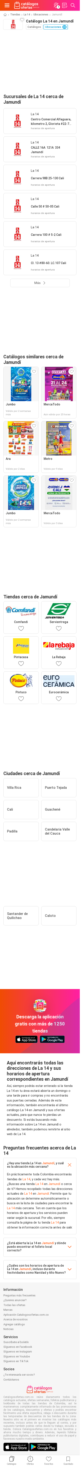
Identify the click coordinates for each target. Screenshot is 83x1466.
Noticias (8, 1329)
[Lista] (64, 5)
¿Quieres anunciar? (15, 1300)
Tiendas (15, 14)
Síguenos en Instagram (17, 1351)
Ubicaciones (40, 14)
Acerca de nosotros (15, 1319)
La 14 (27, 14)
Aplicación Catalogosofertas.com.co (26, 1314)
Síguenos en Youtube (16, 1356)
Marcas (8, 1309)
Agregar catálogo (14, 1324)
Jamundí (48, 1163)
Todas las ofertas (14, 1305)
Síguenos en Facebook (17, 1346)
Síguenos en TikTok (16, 1361)
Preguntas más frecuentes (19, 1295)
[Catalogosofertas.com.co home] (26, 5)
